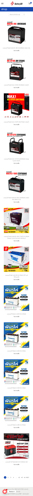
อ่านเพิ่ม (17, 50)
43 (22, 477)
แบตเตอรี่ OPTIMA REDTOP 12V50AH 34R (16, 462)
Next (27, 477)
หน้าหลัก (25, 9)
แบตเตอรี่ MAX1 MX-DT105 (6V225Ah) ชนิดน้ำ (16, 85)
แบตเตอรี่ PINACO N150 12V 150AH (16, 425)
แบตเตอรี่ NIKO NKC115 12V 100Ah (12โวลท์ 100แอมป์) (16, 276)
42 (19, 477)
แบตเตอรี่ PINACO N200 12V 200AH (16, 314)
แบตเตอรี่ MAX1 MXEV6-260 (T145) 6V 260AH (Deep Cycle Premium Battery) (16, 237)
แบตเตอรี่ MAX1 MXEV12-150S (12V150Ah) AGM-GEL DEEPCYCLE (16, 198)
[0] (29, 4)
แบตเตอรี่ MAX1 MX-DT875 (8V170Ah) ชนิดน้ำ (16, 122)
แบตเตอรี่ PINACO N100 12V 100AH (16, 351)
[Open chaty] (4, 491)
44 (25, 477)
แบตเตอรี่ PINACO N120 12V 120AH (16, 388)
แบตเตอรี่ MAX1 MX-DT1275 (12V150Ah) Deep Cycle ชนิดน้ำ (16, 160)
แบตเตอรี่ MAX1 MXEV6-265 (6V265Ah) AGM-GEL (16, 48)
